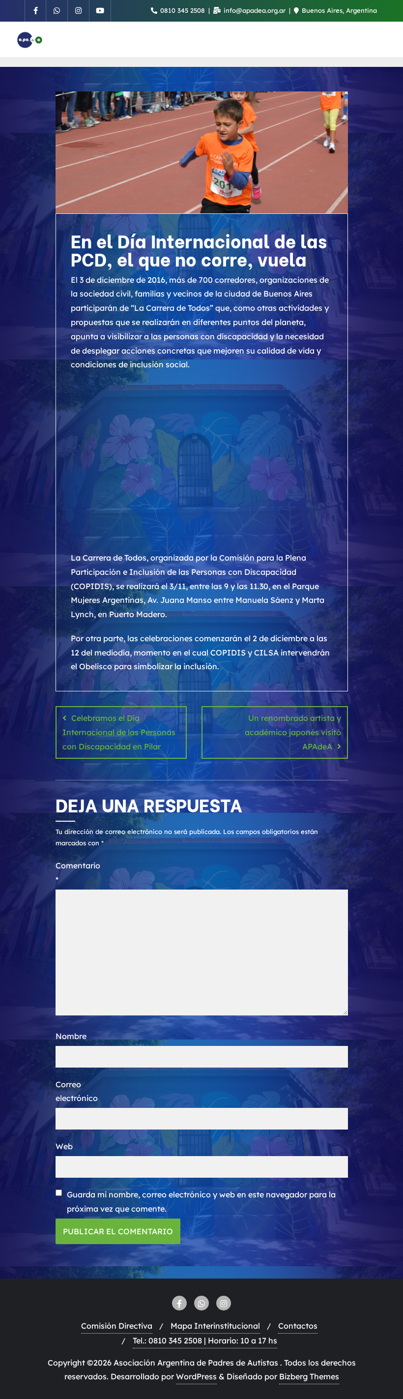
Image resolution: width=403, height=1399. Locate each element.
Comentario (73, 873)
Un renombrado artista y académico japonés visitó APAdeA (293, 732)
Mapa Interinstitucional (215, 1326)
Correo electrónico (73, 1091)
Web (64, 1146)
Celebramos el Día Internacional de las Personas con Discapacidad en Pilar (118, 732)
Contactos (297, 1326)
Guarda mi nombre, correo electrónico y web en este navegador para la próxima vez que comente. (201, 1202)
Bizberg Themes (309, 1376)
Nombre (71, 1036)
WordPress (196, 1376)
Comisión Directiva (116, 1326)
